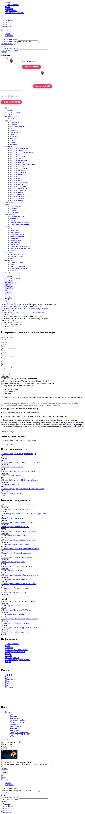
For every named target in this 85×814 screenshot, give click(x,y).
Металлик (9, 202)
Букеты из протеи (16, 174)
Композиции (10, 214)
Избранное (9, 36)
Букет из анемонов (17, 194)
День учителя (15, 242)
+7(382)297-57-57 (7, 740)
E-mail (3, 46)
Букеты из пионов (16, 200)
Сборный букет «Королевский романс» (16, 579)
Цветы (7, 272)
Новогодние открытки (18, 268)
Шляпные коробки (17, 216)
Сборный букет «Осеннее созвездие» (15, 588)
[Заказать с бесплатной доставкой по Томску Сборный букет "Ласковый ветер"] (28, 311)
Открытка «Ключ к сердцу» (11, 493)
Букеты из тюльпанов (18, 186)
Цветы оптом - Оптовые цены (16, 650)
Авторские (14, 136)
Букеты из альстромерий (19, 148)
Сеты (12, 118)
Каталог (4, 773)
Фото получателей (12, 658)
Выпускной (14, 230)
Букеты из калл (15, 176)
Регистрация (10, 44)
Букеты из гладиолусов (18, 182)
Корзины (13, 218)
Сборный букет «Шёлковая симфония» (15, 623)
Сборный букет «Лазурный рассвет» (14, 535)
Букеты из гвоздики (17, 156)
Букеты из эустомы (17, 154)
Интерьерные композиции (20, 222)
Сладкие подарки (16, 256)
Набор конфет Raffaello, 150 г (12, 467)
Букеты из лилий (16, 180)
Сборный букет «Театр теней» (12, 614)
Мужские (13, 134)
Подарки (8, 252)
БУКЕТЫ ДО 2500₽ (12, 112)
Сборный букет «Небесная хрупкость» (15, 632)
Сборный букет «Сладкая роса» (13, 562)
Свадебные (14, 132)
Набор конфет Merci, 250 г (11, 484)
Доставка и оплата (12, 5)
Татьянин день (15, 240)
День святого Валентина (19, 266)
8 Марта (13, 250)
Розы (7, 204)
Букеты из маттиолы (17, 170)
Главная (4, 305)
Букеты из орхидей (17, 184)
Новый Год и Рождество (19, 246)
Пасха (12, 228)
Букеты (8, 120)
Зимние (12, 142)
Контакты (9, 9)
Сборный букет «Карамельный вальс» (15, 509)
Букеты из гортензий (18, 166)
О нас (7, 7)
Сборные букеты (16, 122)
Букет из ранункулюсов (19, 188)
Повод (7, 226)
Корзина (4, 24)
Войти (3, 44)
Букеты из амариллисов (19, 196)
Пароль (3, 48)
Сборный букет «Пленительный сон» (15, 527)
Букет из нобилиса (17, 198)
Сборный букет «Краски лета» (12, 518)
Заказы (8, 34)
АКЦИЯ (8, 114)
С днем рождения (16, 262)
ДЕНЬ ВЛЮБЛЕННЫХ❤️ (20, 248)
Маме (12, 264)
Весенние (13, 144)
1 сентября (9, 110)
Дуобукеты (14, 124)
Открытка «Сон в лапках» (11, 476)
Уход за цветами (11, 11)
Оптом (3, 777)
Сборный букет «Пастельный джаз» (14, 606)
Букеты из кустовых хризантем (21, 152)
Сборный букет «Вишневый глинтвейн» (16, 553)
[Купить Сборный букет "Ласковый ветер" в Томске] (21, 307)
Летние (12, 128)
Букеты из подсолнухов (19, 160)
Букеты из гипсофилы (18, 172)
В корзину (5, 376)
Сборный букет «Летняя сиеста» (13, 570)
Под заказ (9, 687)
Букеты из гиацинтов (18, 190)
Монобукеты (10, 146)
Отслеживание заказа (9, 41)
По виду (13, 210)
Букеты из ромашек (17, 162)
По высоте (14, 212)
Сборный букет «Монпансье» (12, 597)
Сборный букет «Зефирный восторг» (15, 544)
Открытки (9, 260)
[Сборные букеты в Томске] (12, 313)
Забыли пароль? (12, 48)
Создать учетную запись (10, 50)
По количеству (15, 206)
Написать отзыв (7, 337)
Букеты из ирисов (16, 192)
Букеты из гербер (16, 158)
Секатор (4, 458)
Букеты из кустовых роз (19, 168)
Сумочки (13, 220)
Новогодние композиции (19, 224)
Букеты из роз (15, 178)
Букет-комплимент (17, 126)
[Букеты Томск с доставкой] (34, 313)
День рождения (15, 232)
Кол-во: (4, 372)
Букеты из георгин (17, 150)
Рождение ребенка (17, 236)
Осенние (13, 140)
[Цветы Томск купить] (9, 315)
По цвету (13, 208)
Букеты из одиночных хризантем (22, 164)
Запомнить (7, 55)
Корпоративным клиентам (15, 652)
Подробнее (79, 426)
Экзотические (15, 138)
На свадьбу (14, 238)
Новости (8, 656)
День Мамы (14, 244)
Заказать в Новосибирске (14, 13)
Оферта (8, 662)
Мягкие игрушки (16, 254)
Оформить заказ (7, 26)
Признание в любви (17, 234)
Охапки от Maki (11, 116)
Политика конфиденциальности (17, 660)
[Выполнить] (39, 791)
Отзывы (8, 654)
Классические (15, 130)
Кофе (7, 685)
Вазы (12, 258)
